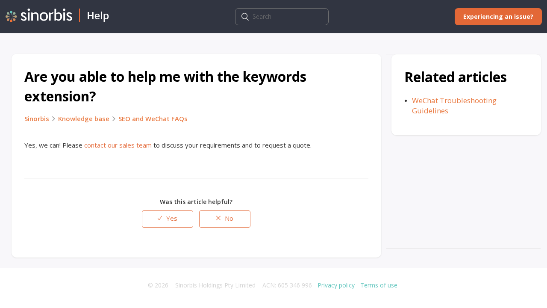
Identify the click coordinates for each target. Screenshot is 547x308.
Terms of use (378, 285)
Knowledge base (83, 118)
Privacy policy (336, 285)
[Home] (57, 20)
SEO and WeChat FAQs (153, 118)
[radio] (167, 219)
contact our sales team (118, 145)
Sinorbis (36, 118)
